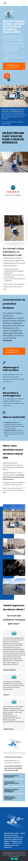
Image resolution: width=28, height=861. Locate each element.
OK (12, 858)
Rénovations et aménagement (10, 109)
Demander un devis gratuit (12, 66)
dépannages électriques (17, 111)
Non (16, 858)
